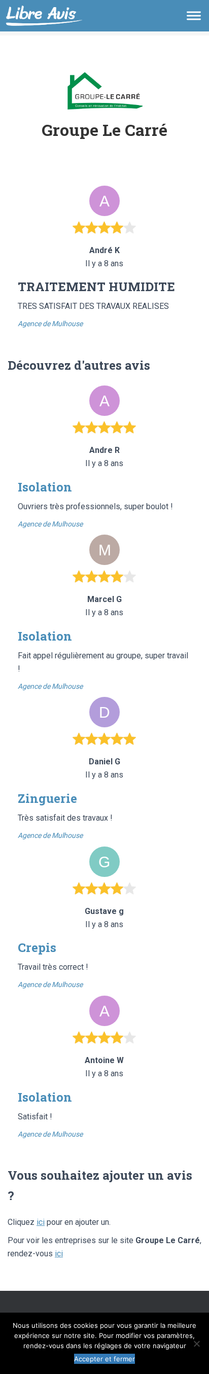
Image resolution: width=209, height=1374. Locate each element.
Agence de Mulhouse (50, 324)
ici (41, 1222)
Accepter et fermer (104, 1359)
